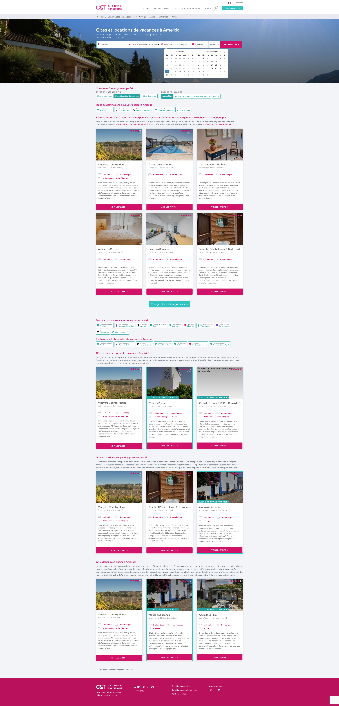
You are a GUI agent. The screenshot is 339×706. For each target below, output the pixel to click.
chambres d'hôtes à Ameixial (132, 124)
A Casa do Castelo (108, 249)
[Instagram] (211, 690)
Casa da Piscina (157, 403)
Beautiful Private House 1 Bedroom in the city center (229, 249)
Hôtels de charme (149, 96)
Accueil (146, 8)
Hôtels (208, 8)
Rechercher (231, 44)
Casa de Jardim (208, 614)
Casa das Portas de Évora (213, 164)
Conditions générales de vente (184, 690)
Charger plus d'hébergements (168, 304)
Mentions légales (178, 694)
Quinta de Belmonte (160, 164)
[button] (229, 3)
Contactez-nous (216, 686)
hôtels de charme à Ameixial (218, 124)
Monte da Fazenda (209, 507)
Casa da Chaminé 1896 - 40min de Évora (222, 403)
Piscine (216, 96)
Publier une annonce (232, 8)
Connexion (239, 2)
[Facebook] (215, 690)
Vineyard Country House (112, 164)
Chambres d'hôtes (161, 8)
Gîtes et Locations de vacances (187, 8)
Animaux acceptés (182, 96)
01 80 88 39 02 (147, 687)
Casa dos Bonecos (158, 249)
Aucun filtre (167, 96)
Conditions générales (180, 686)
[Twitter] (219, 690)
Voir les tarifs (118, 207)
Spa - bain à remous (202, 96)
